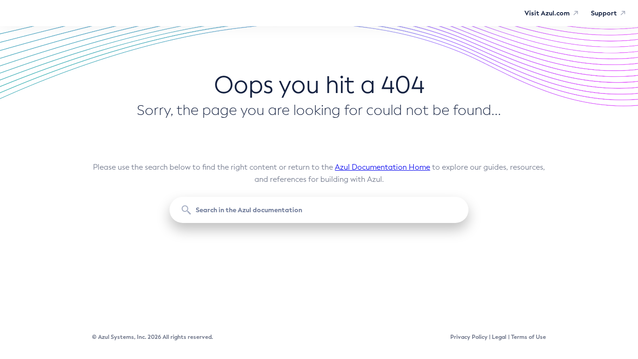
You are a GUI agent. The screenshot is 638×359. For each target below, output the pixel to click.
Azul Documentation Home (382, 167)
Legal (499, 337)
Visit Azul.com (547, 13)
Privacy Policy (469, 337)
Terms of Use (528, 337)
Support (604, 13)
